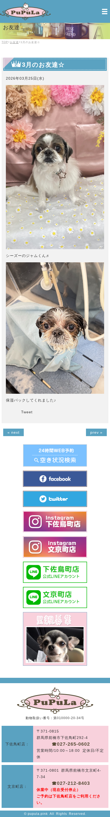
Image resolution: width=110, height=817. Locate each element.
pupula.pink (38, 814)
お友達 (14, 42)
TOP (5, 42)
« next (13, 432)
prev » (96, 432)
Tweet (27, 412)
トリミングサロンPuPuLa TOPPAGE (55, 700)
